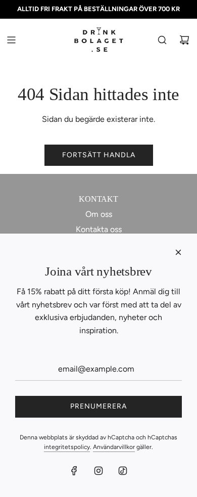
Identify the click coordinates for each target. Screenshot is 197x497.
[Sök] (162, 40)
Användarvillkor (114, 446)
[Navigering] (11, 40)
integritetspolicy (67, 446)
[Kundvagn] (184, 40)
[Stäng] (178, 252)
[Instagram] (98, 471)
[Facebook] (74, 471)
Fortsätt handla (98, 155)
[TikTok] (123, 471)
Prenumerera (98, 406)
